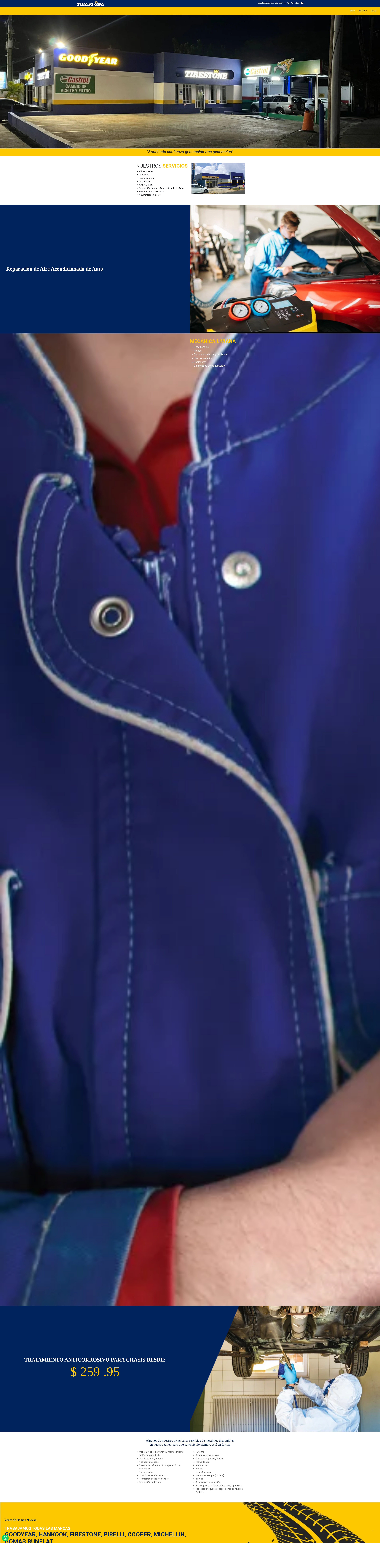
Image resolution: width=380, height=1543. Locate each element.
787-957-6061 (277, 3)
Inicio (352, 11)
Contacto (363, 11)
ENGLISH (374, 11)
